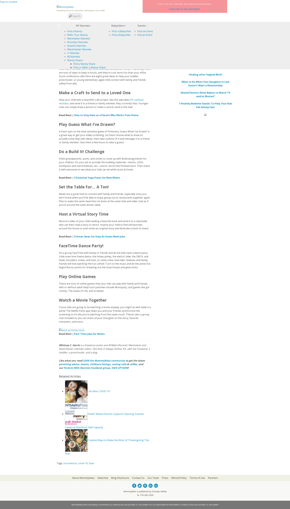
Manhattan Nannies (78, 38)
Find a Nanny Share (84, 64)
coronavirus (70, 463)
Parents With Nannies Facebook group (87, 368)
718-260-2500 (146, 495)
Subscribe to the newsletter (184, 9)
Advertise (103, 477)
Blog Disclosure (120, 477)
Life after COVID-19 (99, 391)
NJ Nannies (73, 56)
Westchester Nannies (79, 49)
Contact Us (138, 477)
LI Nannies (73, 53)
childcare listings (100, 364)
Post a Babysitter (121, 31)
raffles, (133, 364)
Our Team (153, 477)
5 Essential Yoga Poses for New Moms (97, 177)
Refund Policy (179, 477)
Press (165, 477)
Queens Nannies (76, 45)
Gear (91, 463)
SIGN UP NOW (119, 368)
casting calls (119, 364)
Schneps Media (159, 491)
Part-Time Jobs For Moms (89, 334)
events (85, 364)
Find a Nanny (74, 31)
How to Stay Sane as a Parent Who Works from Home (106, 115)
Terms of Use (197, 477)
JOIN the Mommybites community (104, 360)
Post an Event (145, 31)
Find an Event (144, 35)
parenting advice (69, 364)
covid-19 (83, 463)
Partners (213, 477)
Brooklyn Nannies (77, 42)
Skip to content (8, 1)
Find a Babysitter (121, 35)
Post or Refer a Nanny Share (89, 67)
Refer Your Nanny (77, 35)
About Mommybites (83, 477)
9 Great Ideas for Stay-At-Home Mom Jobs (99, 236)
